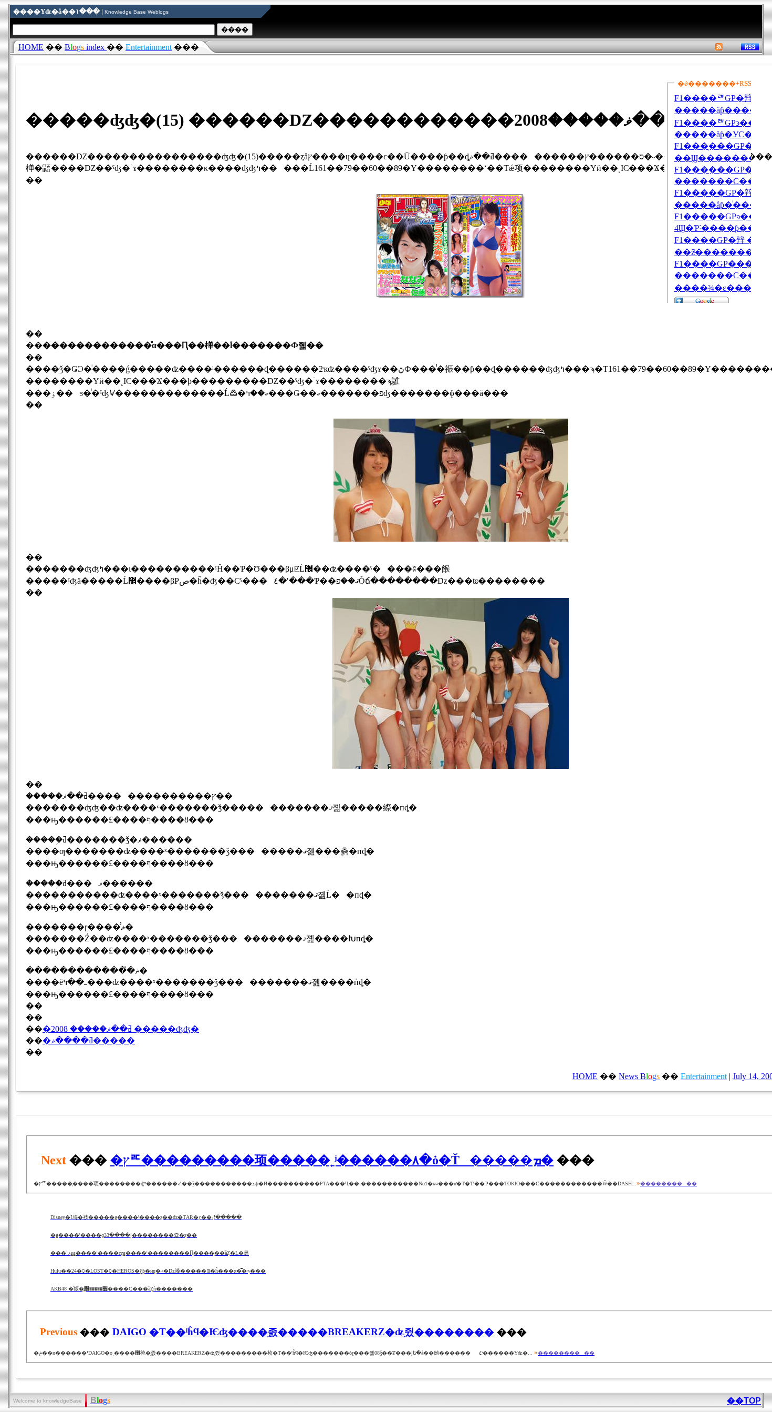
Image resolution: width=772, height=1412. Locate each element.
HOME (31, 47)
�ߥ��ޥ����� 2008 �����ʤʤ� (121, 1028)
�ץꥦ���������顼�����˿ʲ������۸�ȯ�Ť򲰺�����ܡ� (332, 1160)
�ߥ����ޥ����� (89, 1040)
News (639, 1076)
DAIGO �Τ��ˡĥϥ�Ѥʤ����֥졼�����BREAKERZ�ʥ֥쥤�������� (303, 1331)
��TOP (744, 1400)
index (86, 47)
